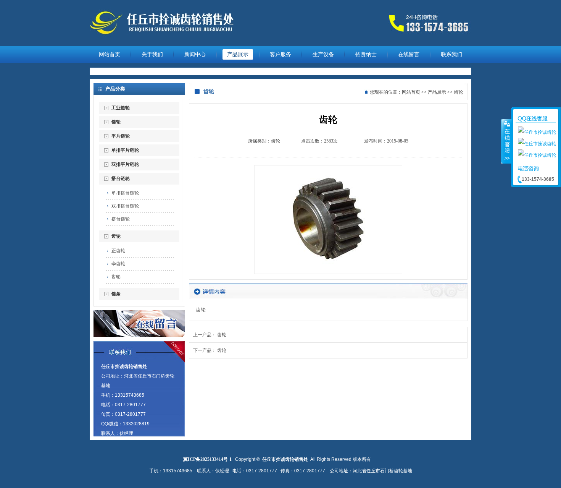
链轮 (116, 122)
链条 (116, 294)
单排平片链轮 (125, 150)
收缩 (506, 141)
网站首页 (109, 54)
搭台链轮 (120, 178)
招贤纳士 (366, 54)
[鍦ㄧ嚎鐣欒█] (139, 335)
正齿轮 (118, 250)
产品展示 (237, 54)
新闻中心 (195, 54)
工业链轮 (120, 107)
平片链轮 (120, 136)
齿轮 (116, 236)
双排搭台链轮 (125, 206)
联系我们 (451, 54)
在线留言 (408, 54)
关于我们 (152, 54)
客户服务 (280, 54)
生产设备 (323, 54)
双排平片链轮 (125, 164)
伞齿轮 (118, 263)
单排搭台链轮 (125, 193)
